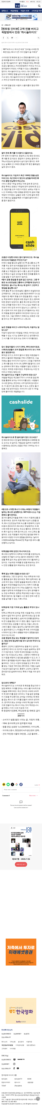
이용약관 (29, 1042)
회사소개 (4, 1042)
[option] (21, 17)
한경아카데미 (6, 1082)
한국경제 (4, 1079)
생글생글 (30, 1082)
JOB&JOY (7, 25)
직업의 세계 (25, 11)
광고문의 (21, 1042)
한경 (6, 1034)
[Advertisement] (21, 904)
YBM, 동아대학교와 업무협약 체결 (17, 723)
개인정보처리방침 (7, 1045)
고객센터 (4, 1048)
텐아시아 (17, 1082)
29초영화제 (18, 1086)
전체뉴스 (5, 11)
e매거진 (32, 1)
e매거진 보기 (21, 864)
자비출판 (22, 1)
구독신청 (12, 1042)
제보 (27, 1)
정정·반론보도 (31, 1045)
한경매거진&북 (6, 1)
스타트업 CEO (37, 11)
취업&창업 (14, 11)
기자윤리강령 (19, 1045)
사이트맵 (12, 1048)
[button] (38, 1)
